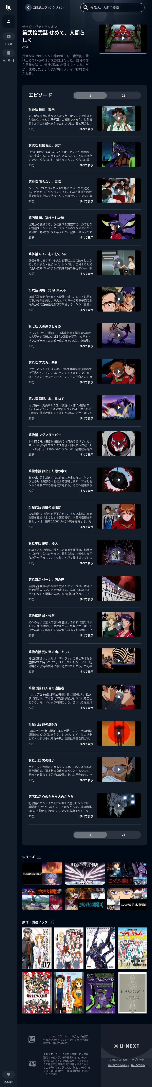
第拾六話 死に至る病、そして (49, 651)
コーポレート (137, 1059)
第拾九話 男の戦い (41, 760)
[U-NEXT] (9, 7)
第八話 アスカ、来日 (43, 362)
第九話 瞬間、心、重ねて (46, 398)
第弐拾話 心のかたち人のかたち (51, 796)
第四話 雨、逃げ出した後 (46, 217)
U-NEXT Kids (138, 1065)
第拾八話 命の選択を (43, 724)
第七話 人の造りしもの (44, 326)
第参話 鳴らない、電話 (44, 181)
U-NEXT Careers (118, 1059)
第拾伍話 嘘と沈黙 (41, 615)
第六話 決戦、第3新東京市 (47, 290)
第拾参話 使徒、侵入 (43, 543)
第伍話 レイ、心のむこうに (47, 253)
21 (123, 95)
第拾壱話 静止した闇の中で (47, 470)
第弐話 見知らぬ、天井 (44, 145)
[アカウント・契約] (8, 21)
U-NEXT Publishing (118, 1065)
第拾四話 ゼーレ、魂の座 (46, 579)
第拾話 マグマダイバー (44, 434)
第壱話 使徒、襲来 (41, 109)
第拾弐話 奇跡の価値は (44, 507)
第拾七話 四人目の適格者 (46, 688)
